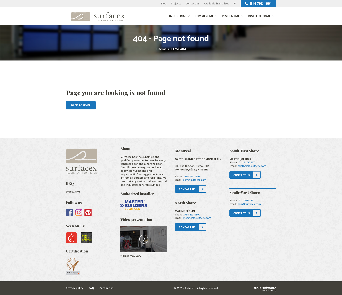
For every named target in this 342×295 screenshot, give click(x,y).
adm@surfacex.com (194, 179)
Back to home (80, 105)
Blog (163, 3)
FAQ (91, 288)
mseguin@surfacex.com (197, 218)
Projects (176, 3)
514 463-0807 (192, 214)
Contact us (192, 3)
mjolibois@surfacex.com (252, 166)
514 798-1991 (260, 3)
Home (161, 49)
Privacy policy (74, 288)
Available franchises (216, 3)
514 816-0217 (247, 162)
